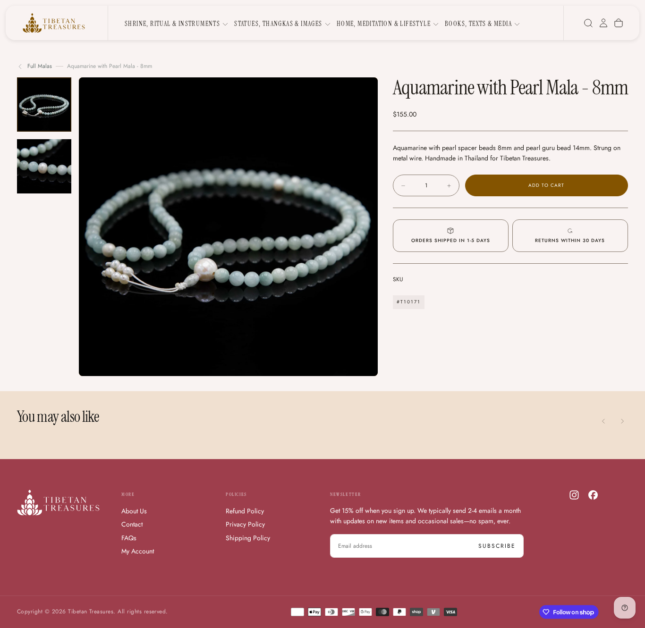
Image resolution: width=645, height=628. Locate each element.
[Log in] (603, 23)
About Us (134, 511)
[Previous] (603, 421)
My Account (137, 551)
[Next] (622, 421)
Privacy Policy (245, 524)
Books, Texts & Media (478, 23)
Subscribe (497, 546)
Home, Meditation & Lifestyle (384, 23)
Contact (132, 524)
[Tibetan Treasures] (58, 502)
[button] (588, 23)
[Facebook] (593, 495)
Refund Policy (245, 511)
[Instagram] (574, 495)
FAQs (128, 538)
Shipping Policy (248, 538)
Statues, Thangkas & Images (278, 23)
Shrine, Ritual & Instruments (172, 23)
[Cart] (618, 23)
